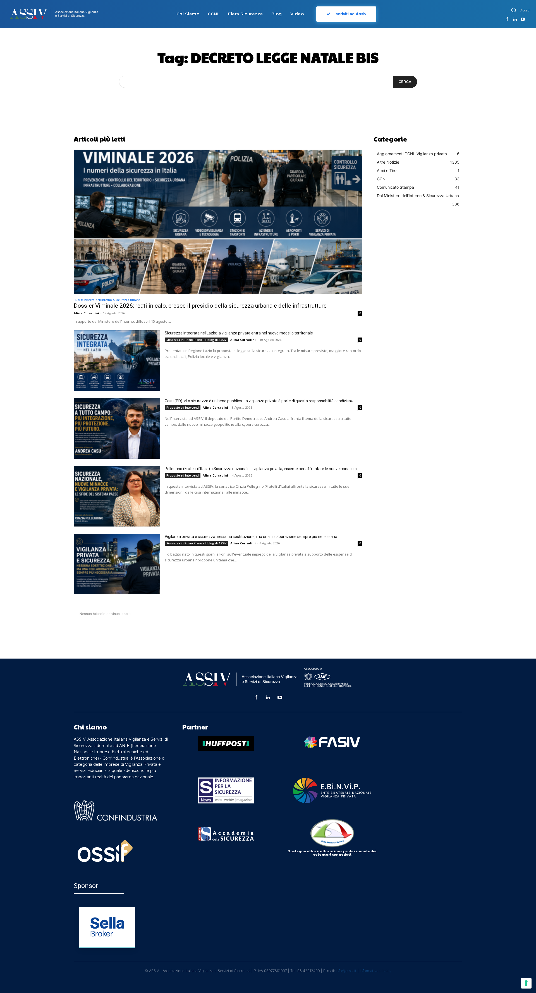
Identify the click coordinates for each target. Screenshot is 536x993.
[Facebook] (507, 19)
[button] (513, 10)
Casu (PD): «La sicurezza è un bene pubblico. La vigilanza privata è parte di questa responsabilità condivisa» (259, 401)
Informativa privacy (375, 970)
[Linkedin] (515, 19)
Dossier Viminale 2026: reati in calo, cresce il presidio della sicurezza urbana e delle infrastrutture (200, 305)
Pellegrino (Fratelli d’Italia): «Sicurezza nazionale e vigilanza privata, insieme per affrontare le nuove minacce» (261, 468)
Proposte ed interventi (182, 408)
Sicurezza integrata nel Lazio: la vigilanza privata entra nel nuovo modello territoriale (239, 333)
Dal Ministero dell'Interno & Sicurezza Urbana (107, 300)
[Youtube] (522, 19)
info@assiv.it (346, 970)
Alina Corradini (86, 313)
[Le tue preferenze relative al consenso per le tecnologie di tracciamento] (526, 983)
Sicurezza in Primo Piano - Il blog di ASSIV (196, 340)
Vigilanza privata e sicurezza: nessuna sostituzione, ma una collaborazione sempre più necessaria (251, 536)
